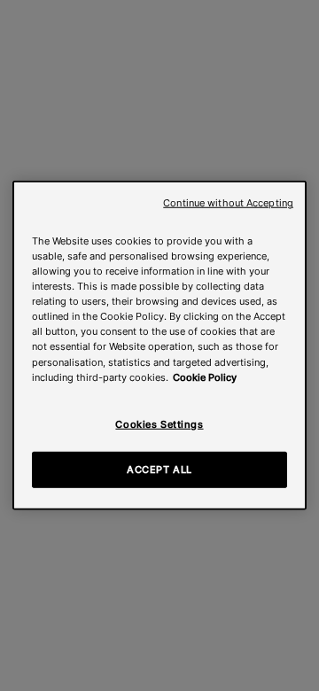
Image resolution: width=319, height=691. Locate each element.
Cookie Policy (205, 376)
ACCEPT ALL (159, 468)
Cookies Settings (159, 423)
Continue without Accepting (228, 203)
